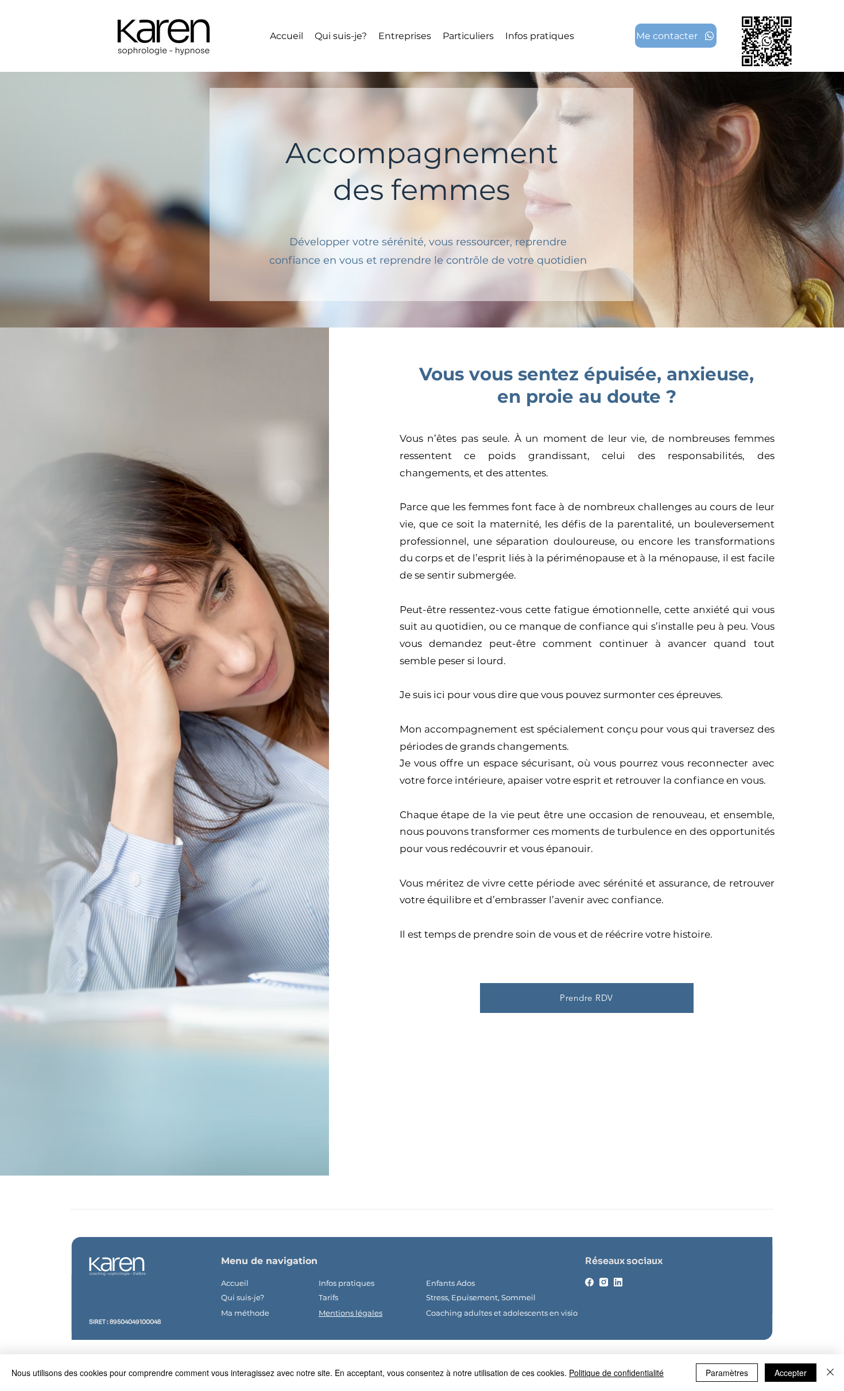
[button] (468, 36)
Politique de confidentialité (616, 1372)
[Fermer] (830, 1372)
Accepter (791, 1372)
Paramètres (727, 1372)
